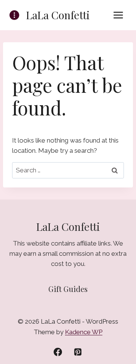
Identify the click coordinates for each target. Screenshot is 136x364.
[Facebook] (57, 352)
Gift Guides (68, 289)
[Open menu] (118, 15)
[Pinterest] (78, 352)
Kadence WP (83, 332)
